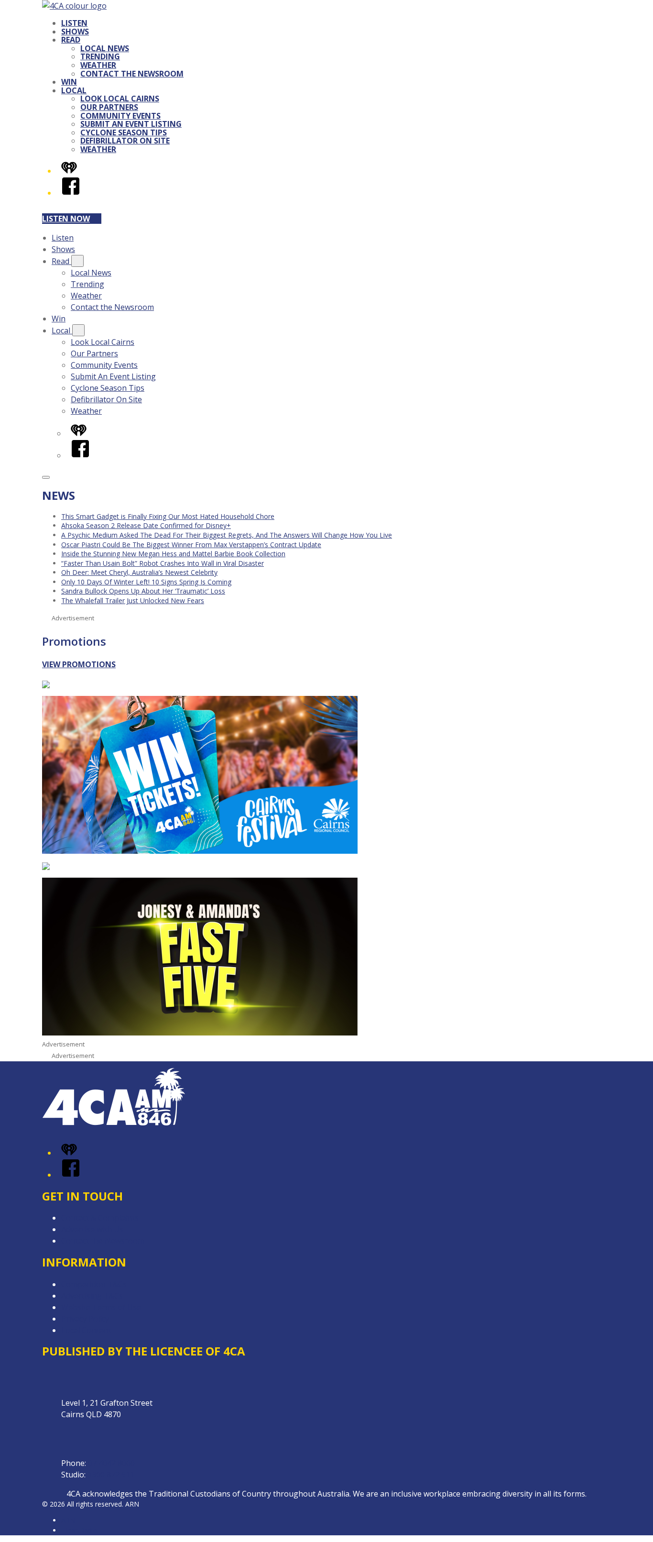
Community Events (120, 115)
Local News (104, 48)
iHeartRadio (79, 1530)
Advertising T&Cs (92, 1295)
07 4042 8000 (111, 1463)
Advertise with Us (92, 1229)
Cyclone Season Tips (123, 132)
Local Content (86, 1330)
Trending (100, 56)
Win (69, 82)
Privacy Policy (85, 1318)
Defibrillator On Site (125, 140)
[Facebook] (70, 192)
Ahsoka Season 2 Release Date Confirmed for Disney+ (146, 525)
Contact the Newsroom (132, 73)
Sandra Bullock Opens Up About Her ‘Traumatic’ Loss (143, 590)
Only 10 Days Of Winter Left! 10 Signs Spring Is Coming (146, 581)
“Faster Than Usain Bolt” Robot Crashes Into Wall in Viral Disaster (162, 563)
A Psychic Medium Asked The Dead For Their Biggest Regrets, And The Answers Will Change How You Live (226, 535)
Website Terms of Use (101, 1307)
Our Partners (109, 107)
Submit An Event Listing (131, 124)
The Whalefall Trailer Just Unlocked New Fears (132, 600)
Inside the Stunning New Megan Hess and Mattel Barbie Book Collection (173, 553)
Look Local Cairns (119, 98)
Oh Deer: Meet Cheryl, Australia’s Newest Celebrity (139, 572)
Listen (74, 23)
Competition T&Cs (94, 1284)
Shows (75, 31)
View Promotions (79, 664)
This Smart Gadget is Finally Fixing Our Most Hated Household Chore (167, 516)
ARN (68, 1520)
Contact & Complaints (100, 1217)
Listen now (66, 218)
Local (74, 90)
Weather (98, 65)
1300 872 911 (110, 1474)
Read (70, 39)
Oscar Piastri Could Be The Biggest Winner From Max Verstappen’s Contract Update (191, 544)
